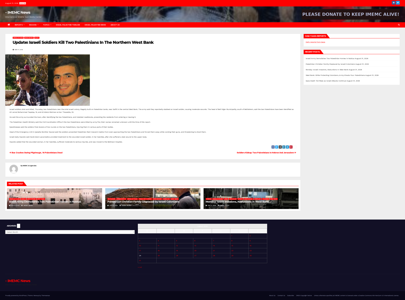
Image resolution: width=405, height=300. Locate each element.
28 (214, 256)
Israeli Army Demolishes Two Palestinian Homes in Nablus (45, 201)
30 (251, 256)
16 (250, 246)
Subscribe (290, 295)
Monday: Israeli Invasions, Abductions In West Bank (237, 201)
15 (232, 246)
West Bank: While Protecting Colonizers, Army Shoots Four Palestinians (335, 75)
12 (177, 246)
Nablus (23, 199)
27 (195, 256)
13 (195, 246)
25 (159, 256)
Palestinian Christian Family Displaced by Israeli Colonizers (143, 201)
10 (140, 246)
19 (177, 251)
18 (158, 251)
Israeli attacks (18, 37)
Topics (46, 25)
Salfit (37, 37)
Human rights (121, 199)
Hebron (208, 199)
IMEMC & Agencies (29, 166)
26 (177, 256)
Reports (19, 25)
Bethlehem (111, 199)
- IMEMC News (17, 12)
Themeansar (45, 295)
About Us (115, 25)
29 (232, 256)
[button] (399, 25)
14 (214, 246)
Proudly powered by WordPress (16, 295)
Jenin (226, 199)
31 (140, 261)
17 (140, 251)
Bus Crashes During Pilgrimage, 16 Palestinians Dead (36, 152)
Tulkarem (265, 199)
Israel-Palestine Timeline (68, 25)
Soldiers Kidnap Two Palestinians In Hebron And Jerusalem (265, 152)
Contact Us (281, 295)
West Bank (41, 199)
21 (214, 251)
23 (251, 251)
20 (195, 251)
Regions (33, 25)
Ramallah (166, 199)
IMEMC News (28, 205)
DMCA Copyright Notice (304, 295)
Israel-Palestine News (95, 25)
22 (232, 251)
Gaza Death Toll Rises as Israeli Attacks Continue (326, 81)
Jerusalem (233, 199)
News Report (29, 37)
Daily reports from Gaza (315, 42)
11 (158, 246)
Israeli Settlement (145, 199)
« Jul (140, 267)
